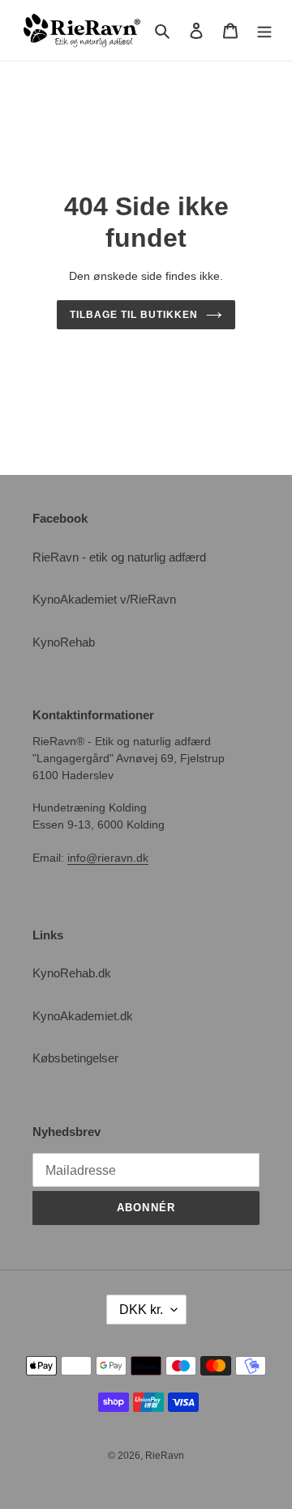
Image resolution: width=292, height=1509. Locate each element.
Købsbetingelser (75, 1058)
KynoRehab (63, 642)
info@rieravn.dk (107, 857)
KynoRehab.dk (71, 973)
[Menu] (264, 30)
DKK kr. (141, 1309)
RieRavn (164, 1455)
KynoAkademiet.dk (82, 1016)
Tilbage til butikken (133, 314)
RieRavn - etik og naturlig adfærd (119, 557)
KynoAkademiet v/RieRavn (104, 599)
